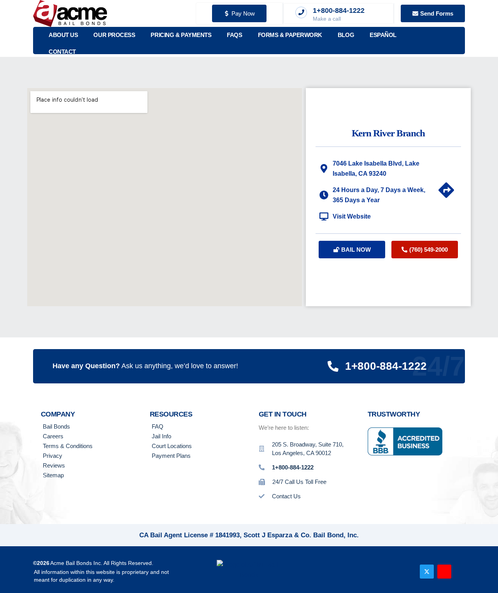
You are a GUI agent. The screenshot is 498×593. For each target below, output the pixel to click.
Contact (62, 51)
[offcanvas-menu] (454, 40)
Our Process (114, 35)
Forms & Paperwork (290, 35)
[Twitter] (427, 572)
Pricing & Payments (181, 35)
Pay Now (243, 13)
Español (383, 35)
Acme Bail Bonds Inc (75, 563)
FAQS (234, 35)
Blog (346, 35)
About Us (63, 35)
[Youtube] (444, 572)
